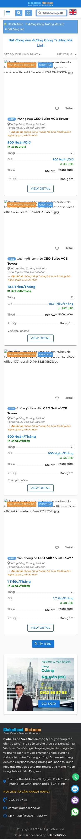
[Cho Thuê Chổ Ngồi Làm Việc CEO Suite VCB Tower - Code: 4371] (40, 376)
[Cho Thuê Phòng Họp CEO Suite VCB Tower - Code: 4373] (40, 86)
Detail (69, 108)
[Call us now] (76, 777)
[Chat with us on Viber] (75, 803)
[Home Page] (40, 4)
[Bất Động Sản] (5, 23)
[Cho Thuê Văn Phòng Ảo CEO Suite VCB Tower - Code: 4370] (40, 525)
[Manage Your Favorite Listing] (28, 13)
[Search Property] (19, 13)
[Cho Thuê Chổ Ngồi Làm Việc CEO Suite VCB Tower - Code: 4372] (40, 226)
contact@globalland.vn (24, 807)
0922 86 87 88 (18, 799)
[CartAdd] (57, 108)
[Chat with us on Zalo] (75, 792)
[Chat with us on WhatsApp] (75, 815)
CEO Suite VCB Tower (51, 119)
